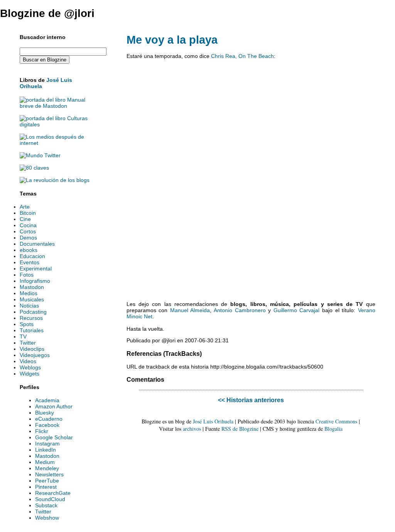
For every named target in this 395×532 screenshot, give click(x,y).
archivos (192, 428)
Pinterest (46, 487)
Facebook (47, 425)
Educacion (32, 256)
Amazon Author (54, 406)
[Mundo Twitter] (40, 155)
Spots (27, 324)
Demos (28, 238)
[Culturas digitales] (55, 124)
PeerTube (47, 481)
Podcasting (33, 312)
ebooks (28, 250)
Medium (45, 462)
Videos (28, 361)
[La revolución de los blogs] (54, 180)
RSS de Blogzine (239, 428)
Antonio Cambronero (240, 310)
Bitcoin (28, 213)
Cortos (28, 231)
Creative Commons (336, 421)
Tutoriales (32, 330)
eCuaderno (48, 419)
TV (23, 336)
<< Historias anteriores (251, 399)
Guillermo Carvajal (296, 310)
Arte (25, 207)
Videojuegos (35, 355)
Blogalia (333, 428)
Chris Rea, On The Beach (242, 56)
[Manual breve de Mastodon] (55, 106)
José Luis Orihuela (213, 421)
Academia (47, 400)
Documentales (37, 244)
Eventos (29, 262)
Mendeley (47, 468)
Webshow (47, 518)
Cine (25, 219)
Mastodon (32, 287)
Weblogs (30, 367)
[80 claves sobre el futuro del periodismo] (34, 168)
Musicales (32, 299)
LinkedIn (45, 450)
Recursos (31, 318)
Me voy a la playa (172, 40)
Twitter (28, 343)
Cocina (28, 225)
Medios (28, 293)
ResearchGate (53, 493)
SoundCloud (50, 499)
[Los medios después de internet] (55, 143)
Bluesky (44, 413)
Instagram (47, 443)
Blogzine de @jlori (47, 13)
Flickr (41, 431)
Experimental (36, 268)
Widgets (29, 374)
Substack (46, 505)
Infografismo (35, 281)
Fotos (27, 275)
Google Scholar (54, 437)
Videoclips (32, 349)
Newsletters (49, 474)
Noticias (29, 306)
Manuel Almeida (190, 310)
